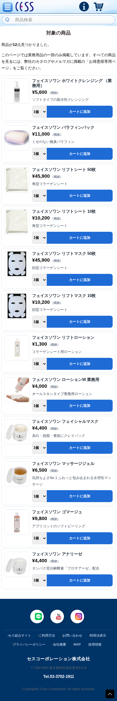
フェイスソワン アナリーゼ (57, 554)
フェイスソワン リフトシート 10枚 (64, 211)
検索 (6, 19)
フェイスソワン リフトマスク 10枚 (64, 295)
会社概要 (59, 644)
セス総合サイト (19, 635)
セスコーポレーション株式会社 (24, 6)
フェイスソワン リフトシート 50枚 (64, 169)
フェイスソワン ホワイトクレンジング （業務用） (72, 83)
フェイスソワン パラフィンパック (63, 127)
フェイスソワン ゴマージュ (57, 511)
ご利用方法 (47, 635)
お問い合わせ (72, 635)
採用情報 (94, 644)
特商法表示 (98, 635)
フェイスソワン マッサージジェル (63, 463)
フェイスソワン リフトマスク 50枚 (64, 253)
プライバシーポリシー (29, 644)
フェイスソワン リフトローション (63, 337)
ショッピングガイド (84, 6)
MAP (77, 644)
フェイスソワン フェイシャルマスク (65, 421)
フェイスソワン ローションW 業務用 (65, 379)
